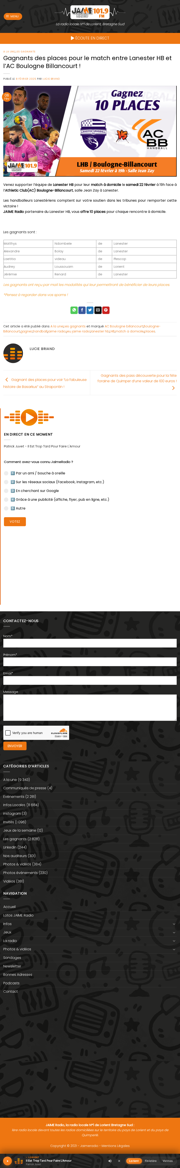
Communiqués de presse (24, 788)
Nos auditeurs (15, 855)
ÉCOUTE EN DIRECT (91, 38)
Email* (8, 673)
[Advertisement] (90, 562)
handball (40, 331)
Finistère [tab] (151, 1161)
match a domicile (129, 331)
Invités (8, 822)
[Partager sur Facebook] (82, 310)
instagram (12, 813)
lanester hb (100, 331)
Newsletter (12, 966)
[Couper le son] (109, 1160)
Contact (10, 991)
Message (10, 692)
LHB (112, 331)
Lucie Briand (51, 79)
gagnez (26, 331)
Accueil (9, 906)
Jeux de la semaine (19, 830)
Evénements (13, 796)
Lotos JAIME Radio (18, 915)
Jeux (7, 932)
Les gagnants (26, 51)
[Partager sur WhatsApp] (74, 310)
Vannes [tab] (168, 1161)
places (149, 331)
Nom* (8, 636)
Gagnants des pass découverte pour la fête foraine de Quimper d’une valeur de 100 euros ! (137, 378)
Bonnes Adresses (17, 974)
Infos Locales (14, 804)
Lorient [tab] (134, 1161)
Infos (7, 923)
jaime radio (57, 331)
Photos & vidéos (17, 864)
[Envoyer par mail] (98, 310)
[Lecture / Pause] (7, 1161)
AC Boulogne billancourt (124, 326)
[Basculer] (174, 923)
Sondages (12, 957)
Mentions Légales (116, 1146)
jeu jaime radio (78, 331)
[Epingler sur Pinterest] (106, 310)
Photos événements (20, 872)
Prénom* (10, 655)
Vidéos (9, 881)
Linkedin (9, 847)
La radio (10, 940)
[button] (13, 16)
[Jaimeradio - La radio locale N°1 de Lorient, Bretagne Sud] (90, 12)
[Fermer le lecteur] (119, 1160)
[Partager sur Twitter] (90, 310)
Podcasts (11, 983)
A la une (9, 51)
